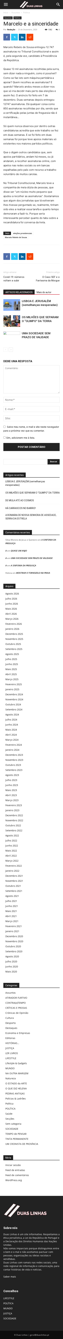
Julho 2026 (11, 598)
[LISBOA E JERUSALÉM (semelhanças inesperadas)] (11, 305)
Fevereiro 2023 (13, 805)
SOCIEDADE (11, 1128)
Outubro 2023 (13, 765)
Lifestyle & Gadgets (16, 1063)
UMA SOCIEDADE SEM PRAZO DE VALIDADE (32, 558)
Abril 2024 (11, 734)
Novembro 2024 (14, 699)
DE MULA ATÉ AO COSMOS (19, 500)
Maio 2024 (11, 729)
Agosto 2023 (12, 775)
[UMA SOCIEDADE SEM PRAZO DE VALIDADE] (11, 337)
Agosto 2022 (12, 835)
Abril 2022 (11, 855)
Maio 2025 (11, 669)
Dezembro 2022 (14, 815)
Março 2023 (11, 800)
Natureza (10, 1078)
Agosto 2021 (12, 896)
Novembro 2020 (14, 941)
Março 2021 (11, 921)
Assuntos (15, 12)
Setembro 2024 (13, 709)
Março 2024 (11, 739)
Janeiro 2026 (12, 628)
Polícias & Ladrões (15, 1098)
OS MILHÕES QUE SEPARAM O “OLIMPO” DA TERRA (32, 492)
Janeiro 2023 (12, 810)
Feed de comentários (17, 1175)
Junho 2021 (11, 906)
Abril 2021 (11, 916)
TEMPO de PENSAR (16, 1133)
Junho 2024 (11, 724)
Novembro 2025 (14, 639)
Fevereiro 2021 (13, 926)
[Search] (58, 4)
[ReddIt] (30, 37)
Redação (11, 29)
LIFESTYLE (10, 1058)
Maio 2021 (11, 911)
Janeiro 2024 (12, 749)
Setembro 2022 (13, 830)
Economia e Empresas (17, 1033)
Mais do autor (44, 292)
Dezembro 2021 (14, 875)
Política (26, 12)
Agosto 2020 (12, 956)
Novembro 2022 (14, 820)
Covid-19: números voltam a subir (13, 278)
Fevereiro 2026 (13, 623)
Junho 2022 (11, 845)
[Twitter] (14, 37)
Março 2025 (11, 679)
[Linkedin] (22, 37)
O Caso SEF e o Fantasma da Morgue (48, 278)
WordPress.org (13, 1180)
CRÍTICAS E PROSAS (16, 1007)
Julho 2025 (11, 659)
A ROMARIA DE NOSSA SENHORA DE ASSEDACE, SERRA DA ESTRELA (30, 517)
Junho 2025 (11, 664)
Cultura (9, 1017)
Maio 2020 (11, 971)
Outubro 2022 (13, 825)
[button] (5, 4)
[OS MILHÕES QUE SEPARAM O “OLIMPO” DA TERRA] (11, 321)
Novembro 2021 (14, 880)
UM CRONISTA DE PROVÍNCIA (21, 1143)
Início (5, 12)
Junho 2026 (11, 603)
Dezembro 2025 (14, 633)
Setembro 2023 (13, 770)
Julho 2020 (11, 961)
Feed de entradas (15, 1170)
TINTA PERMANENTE (16, 1138)
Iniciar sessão (13, 1165)
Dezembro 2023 (14, 754)
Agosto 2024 (12, 714)
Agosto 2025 (12, 654)
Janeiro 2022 (12, 870)
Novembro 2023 (14, 759)
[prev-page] (5, 350)
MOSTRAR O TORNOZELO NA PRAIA (33, 572)
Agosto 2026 (12, 593)
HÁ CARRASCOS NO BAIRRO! (20, 508)
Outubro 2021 (13, 885)
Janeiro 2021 (12, 931)
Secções (9, 1118)
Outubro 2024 (13, 704)
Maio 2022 (11, 850)
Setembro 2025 (13, 649)
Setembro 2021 (13, 890)
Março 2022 (11, 860)
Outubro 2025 (13, 644)
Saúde (8, 1113)
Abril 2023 (11, 795)
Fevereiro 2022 (13, 865)
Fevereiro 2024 (13, 744)
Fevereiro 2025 (13, 684)
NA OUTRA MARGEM (16, 1073)
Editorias (10, 1038)
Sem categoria (13, 1123)
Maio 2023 (11, 790)
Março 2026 (11, 618)
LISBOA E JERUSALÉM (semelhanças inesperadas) (25, 483)
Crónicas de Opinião (16, 1012)
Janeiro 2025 (12, 689)
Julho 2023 (11, 780)
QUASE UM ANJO (19, 550)
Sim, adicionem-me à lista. (20, 437)
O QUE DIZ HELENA (16, 1088)
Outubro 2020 (13, 946)
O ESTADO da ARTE (16, 1083)
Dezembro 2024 (14, 694)
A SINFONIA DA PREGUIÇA (23, 565)
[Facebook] (6, 37)
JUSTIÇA (9, 1048)
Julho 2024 (11, 719)
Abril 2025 (11, 674)
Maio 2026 (11, 608)
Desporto (10, 1023)
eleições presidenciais (22, 233)
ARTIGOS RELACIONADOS (19, 292)
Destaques (11, 1028)
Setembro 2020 (13, 951)
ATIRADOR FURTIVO (16, 997)
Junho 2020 (11, 966)
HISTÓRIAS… (12, 1043)
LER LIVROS (11, 1053)
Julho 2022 (11, 840)
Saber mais (9, 1276)
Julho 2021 (11, 901)
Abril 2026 (11, 613)
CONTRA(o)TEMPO (15, 1002)
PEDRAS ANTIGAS (15, 1093)
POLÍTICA (10, 1108)
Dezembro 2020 (14, 936)
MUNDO (10, 1068)
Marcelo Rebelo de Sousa (16, 237)
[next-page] (11, 350)
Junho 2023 (11, 785)
